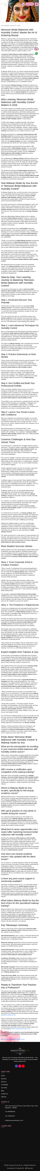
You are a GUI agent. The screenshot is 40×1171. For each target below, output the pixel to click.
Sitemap (3, 1097)
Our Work (4, 1087)
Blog (2, 1090)
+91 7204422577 (10, 1116)
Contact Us (4, 1093)
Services (4, 1078)
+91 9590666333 (10, 1111)
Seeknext (30, 1168)
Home (3, 1075)
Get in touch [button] (29, 4)
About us (4, 1081)
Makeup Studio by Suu (9, 1015)
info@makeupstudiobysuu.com (14, 1120)
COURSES (4, 1084)
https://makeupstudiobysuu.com (21, 1028)
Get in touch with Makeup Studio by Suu (13, 1039)
